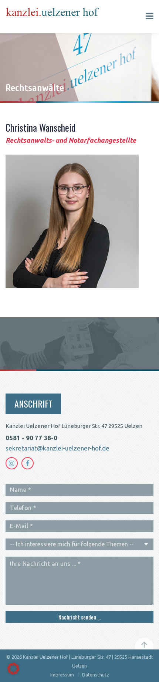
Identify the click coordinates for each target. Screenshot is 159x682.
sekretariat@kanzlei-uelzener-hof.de (57, 448)
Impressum (62, 674)
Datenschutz (95, 674)
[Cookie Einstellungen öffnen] (13, 672)
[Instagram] (12, 463)
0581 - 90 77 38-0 (31, 437)
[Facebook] (27, 463)
